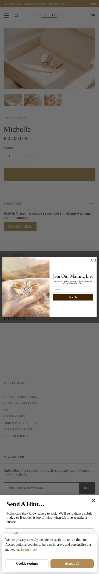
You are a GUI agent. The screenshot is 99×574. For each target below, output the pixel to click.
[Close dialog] (93, 260)
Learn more (29, 549)
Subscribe (73, 297)
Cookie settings (27, 563)
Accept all (72, 563)
